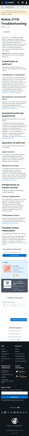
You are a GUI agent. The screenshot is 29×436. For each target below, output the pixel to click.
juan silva (7, 27)
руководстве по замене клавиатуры (11, 92)
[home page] (9, 2)
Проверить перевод (6, 14)
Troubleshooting (9, 7)
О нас (2, 349)
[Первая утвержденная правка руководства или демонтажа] (14, 275)
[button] (18, 2)
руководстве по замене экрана (10, 223)
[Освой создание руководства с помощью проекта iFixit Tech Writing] (17, 275)
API (2, 361)
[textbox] (14, 311)
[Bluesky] (20, 412)
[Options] (2, 7)
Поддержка (4, 351)
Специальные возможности (5, 371)
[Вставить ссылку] (12, 305)
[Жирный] (4, 305)
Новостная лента (5, 358)
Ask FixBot (13, 255)
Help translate (13, 407)
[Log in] (26, 2)
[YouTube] (15, 412)
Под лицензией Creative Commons (14, 430)
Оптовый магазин (20, 356)
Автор (6, 262)
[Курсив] (7, 305)
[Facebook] (5, 412)
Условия (3, 377)
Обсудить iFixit (5, 353)
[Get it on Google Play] (21, 376)
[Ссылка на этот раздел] (1, 61)
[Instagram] (11, 412)
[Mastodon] (18, 412)
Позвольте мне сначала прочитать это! (13, 400)
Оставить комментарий (19, 319)
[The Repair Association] (27, 412)
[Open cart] (22, 2)
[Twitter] (8, 412)
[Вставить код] (10, 305)
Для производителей (20, 361)
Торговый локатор (20, 358)
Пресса (17, 349)
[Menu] (2, 2)
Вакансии (3, 356)
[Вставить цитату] (15, 305)
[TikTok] (2, 412)
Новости (17, 351)
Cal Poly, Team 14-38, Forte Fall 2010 (19, 283)
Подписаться (14, 397)
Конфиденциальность (7, 374)
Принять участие (19, 353)
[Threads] (24, 412)
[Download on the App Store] (20, 371)
